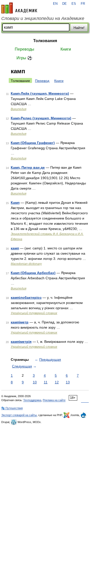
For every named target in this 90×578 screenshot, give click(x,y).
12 (57, 382)
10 (35, 382)
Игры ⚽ (24, 58)
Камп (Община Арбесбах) (33, 273)
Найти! (79, 28)
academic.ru (19, 7)
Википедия (18, 109)
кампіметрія (21, 342)
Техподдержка (32, 400)
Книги (65, 49)
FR (83, 3)
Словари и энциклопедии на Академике (42, 18)
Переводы (24, 49)
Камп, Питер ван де (28, 167)
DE (64, 3)
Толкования (45, 41)
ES (74, 3)
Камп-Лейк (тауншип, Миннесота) (40, 93)
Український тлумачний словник (34, 313)
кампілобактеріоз (26, 297)
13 (68, 382)
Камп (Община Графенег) (33, 143)
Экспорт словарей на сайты (19, 415)
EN (55, 3)
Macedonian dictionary (26, 264)
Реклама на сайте (54, 400)
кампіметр (19, 322)
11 (46, 382)
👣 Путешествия (12, 408)
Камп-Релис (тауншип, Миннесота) (41, 118)
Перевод (42, 81)
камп (15, 248)
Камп (15, 203)
